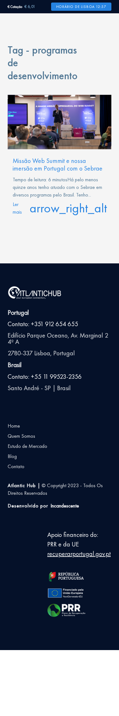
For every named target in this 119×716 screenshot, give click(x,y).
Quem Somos (21, 436)
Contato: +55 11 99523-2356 (45, 376)
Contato (16, 466)
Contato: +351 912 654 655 (43, 324)
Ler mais (59, 208)
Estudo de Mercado (27, 446)
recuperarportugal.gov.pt (79, 554)
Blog (12, 456)
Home (14, 426)
